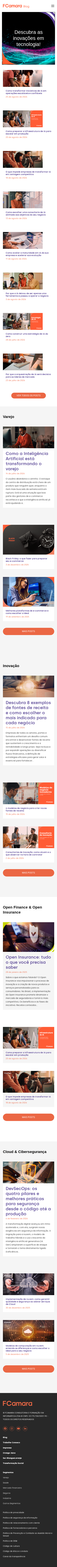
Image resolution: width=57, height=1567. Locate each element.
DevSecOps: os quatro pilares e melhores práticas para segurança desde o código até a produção (28, 1201)
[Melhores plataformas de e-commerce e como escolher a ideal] (28, 591)
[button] (52, 6)
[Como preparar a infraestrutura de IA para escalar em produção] (23, 118)
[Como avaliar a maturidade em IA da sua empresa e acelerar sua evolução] (23, 240)
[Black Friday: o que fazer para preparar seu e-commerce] (28, 539)
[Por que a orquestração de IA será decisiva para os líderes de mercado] (23, 361)
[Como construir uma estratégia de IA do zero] (23, 321)
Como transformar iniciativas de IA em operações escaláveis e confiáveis (26, 92)
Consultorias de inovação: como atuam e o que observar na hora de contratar (28, 853)
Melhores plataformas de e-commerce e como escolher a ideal (27, 611)
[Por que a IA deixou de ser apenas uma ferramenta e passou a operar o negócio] (23, 280)
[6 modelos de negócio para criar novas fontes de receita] (28, 793)
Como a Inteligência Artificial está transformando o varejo (27, 461)
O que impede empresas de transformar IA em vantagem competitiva (28, 173)
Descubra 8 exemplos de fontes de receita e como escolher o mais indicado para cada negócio (28, 712)
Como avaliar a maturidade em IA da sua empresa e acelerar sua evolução (27, 254)
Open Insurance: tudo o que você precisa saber (28, 962)
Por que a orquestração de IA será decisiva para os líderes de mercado (28, 375)
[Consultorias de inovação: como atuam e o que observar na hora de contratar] (28, 837)
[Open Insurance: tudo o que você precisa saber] (28, 936)
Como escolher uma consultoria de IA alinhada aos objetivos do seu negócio (26, 213)
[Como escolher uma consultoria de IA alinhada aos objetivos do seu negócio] (23, 199)
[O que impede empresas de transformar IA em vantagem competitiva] (23, 159)
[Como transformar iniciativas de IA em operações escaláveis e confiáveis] (23, 78)
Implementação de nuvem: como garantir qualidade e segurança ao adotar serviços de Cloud (28, 1301)
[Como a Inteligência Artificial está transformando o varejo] (28, 437)
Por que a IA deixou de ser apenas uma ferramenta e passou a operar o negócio (27, 294)
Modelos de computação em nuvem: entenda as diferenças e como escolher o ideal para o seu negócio (27, 1348)
